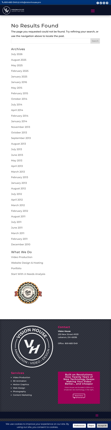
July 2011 (16, 222)
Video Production (21, 257)
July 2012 (16, 194)
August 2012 (18, 188)
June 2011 (17, 227)
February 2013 (19, 177)
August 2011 (18, 216)
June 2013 (17, 155)
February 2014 (19, 115)
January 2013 (19, 182)
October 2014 (19, 98)
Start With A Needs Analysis (28, 274)
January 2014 (19, 121)
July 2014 (16, 104)
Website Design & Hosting (27, 262)
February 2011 (19, 238)
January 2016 (19, 82)
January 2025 (19, 76)
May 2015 (16, 87)
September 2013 (21, 138)
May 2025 (17, 65)
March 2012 (18, 205)
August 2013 (18, 143)
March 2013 (18, 171)
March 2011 (17, 233)
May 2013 (16, 160)
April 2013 (17, 166)
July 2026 (16, 54)
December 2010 (20, 244)
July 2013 (16, 149)
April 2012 (17, 199)
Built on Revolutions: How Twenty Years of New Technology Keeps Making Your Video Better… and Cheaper (78, 379)
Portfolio (16, 268)
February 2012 (19, 210)
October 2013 (19, 132)
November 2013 (20, 127)
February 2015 (19, 93)
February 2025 (19, 70)
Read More (79, 396)
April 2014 (17, 110)
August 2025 (18, 59)
